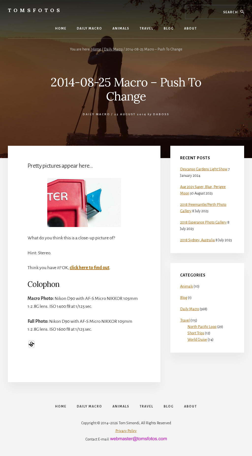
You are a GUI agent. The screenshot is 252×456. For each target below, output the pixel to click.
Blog (183, 298)
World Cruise (197, 340)
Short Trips (196, 333)
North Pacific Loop (202, 327)
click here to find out (89, 267)
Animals (186, 286)
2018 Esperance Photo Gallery (203, 222)
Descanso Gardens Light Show (203, 169)
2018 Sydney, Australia (197, 240)
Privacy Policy (126, 431)
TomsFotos (35, 10)
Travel (185, 320)
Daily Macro (96, 114)
